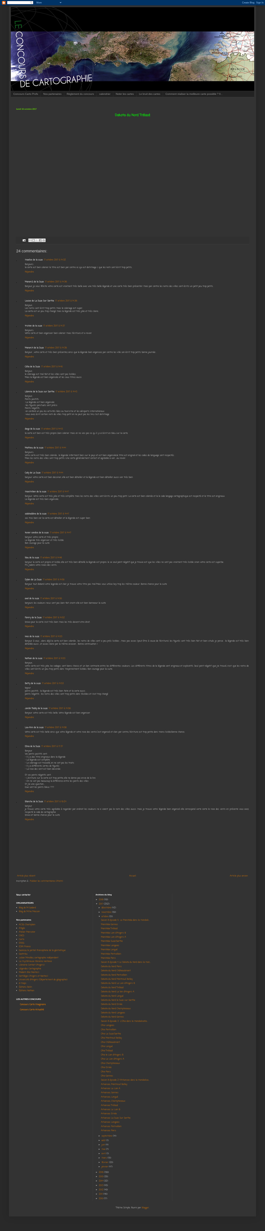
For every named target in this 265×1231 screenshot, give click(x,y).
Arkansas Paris (108, 1130)
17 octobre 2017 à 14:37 (54, 326)
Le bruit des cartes (149, 93)
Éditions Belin (25, 987)
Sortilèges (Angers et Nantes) (33, 976)
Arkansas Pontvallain (111, 1126)
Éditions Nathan (26, 990)
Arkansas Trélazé (109, 1105)
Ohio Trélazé (107, 1050)
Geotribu (23, 954)
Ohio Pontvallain (108, 1029)
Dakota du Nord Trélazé (112, 987)
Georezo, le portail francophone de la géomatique (42, 950)
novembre (106, 912)
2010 (101, 1198)
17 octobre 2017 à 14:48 (51, 557)
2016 (101, 1172)
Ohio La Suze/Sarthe (111, 1033)
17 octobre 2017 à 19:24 (55, 801)
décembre (106, 907)
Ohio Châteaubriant (110, 1042)
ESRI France (25, 946)
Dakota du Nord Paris (111, 966)
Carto (21, 939)
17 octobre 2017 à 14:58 (56, 727)
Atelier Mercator (27, 932)
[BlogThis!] (33, 240)
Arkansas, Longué (109, 1097)
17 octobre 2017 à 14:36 (56, 281)
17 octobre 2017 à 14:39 (56, 347)
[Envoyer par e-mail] (30, 240)
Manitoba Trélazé (109, 928)
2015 (101, 1176)
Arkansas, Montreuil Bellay (114, 1084)
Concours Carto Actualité (32, 1009)
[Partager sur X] (37, 240)
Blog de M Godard (27, 907)
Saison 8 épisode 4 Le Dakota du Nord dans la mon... (126, 962)
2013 (101, 1185)
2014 (101, 1181)
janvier (105, 1166)
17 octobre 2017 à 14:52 (54, 617)
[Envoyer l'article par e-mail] (24, 240)
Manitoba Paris (108, 958)
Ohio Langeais (107, 1025)
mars (104, 1158)
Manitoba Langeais (110, 945)
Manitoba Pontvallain (111, 954)
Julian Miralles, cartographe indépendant (38, 957)
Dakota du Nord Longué (112, 996)
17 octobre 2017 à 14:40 (52, 366)
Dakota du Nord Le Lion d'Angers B (118, 983)
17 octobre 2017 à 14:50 (53, 579)
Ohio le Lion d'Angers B (112, 1055)
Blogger (145, 1207)
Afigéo (22, 928)
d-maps (22, 983)
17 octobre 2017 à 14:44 (55, 447)
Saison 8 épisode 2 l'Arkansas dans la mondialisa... (125, 1080)
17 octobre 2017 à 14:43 (66, 391)
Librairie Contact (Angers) (32, 965)
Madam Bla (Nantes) (29, 972)
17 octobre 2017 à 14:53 (51, 636)
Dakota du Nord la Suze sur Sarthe (118, 1000)
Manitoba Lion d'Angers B (113, 933)
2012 (101, 1189)
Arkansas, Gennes (109, 1092)
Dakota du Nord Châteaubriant (116, 970)
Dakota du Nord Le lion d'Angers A (117, 991)
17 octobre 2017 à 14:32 (55, 260)
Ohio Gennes (107, 1076)
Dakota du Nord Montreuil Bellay (117, 979)
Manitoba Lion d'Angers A (113, 937)
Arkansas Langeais (110, 1122)
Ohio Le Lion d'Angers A (112, 1059)
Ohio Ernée (106, 1067)
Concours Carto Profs (25, 93)
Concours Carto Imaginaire (33, 1004)
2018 (101, 899)
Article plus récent (26, 876)
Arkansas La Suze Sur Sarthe (116, 1118)
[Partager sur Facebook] (40, 240)
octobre (105, 916)
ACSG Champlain (27, 924)
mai (103, 1149)
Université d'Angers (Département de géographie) (43, 979)
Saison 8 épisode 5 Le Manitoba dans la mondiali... (125, 920)
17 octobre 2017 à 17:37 (52, 746)
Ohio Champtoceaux (110, 1063)
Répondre (29, 272)
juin (103, 1144)
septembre (107, 1136)
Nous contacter (23, 895)
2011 (101, 1194)
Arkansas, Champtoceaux (113, 1101)
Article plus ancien (239, 876)
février (105, 1162)
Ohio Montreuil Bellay (111, 1038)
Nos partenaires (52, 93)
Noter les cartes (125, 93)
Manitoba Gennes (110, 924)
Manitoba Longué (109, 949)
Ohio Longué (107, 1046)
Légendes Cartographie (30, 968)
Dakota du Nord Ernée (111, 1004)
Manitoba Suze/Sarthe (112, 941)
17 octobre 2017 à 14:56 (60, 708)
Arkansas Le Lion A (110, 1088)
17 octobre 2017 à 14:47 (58, 491)
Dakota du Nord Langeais (113, 1012)
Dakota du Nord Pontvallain (114, 975)
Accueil (132, 876)
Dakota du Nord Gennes (112, 1017)
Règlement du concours (80, 93)
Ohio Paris (106, 1071)
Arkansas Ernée (109, 1113)
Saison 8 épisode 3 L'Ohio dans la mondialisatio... (124, 1021)
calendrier (105, 93)
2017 (101, 904)
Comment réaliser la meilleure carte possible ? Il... (194, 93)
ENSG (21, 943)
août (103, 1140)
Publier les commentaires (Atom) (46, 881)
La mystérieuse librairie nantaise (35, 961)
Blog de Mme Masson (29, 911)
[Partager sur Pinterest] (44, 240)
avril (104, 1153)
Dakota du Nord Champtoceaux (116, 1008)
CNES (21, 935)
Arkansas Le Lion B (110, 1109)
